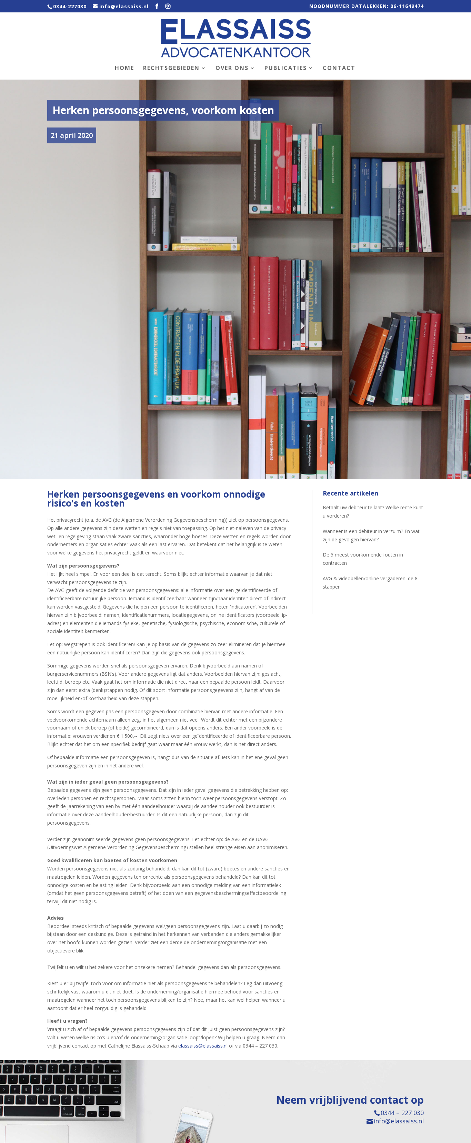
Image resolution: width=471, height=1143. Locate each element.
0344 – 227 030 (402, 1113)
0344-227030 (70, 6)
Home (124, 68)
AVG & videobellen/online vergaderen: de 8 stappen (370, 582)
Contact (339, 68)
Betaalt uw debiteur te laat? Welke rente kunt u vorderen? (373, 511)
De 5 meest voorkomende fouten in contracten (363, 558)
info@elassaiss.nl (398, 1121)
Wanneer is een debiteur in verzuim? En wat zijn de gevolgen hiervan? (371, 535)
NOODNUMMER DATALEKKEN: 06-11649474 (366, 6)
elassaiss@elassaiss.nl (203, 1045)
